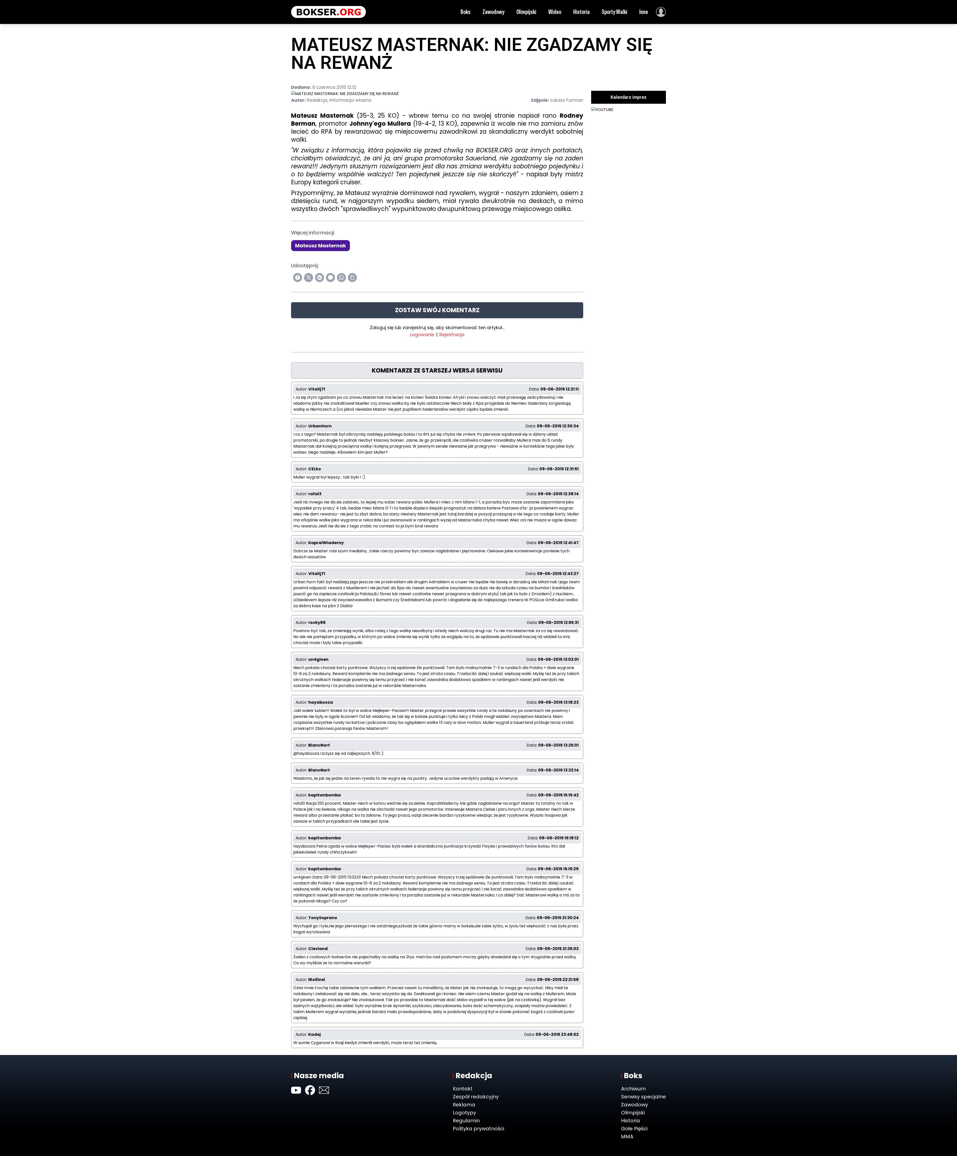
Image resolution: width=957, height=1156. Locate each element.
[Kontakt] (324, 1090)
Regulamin (466, 1120)
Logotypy (464, 1112)
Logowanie (422, 334)
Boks (466, 12)
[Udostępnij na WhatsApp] (341, 277)
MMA (627, 1136)
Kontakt (463, 1088)
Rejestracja (451, 334)
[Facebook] (310, 1090)
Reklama (464, 1104)
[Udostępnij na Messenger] (330, 277)
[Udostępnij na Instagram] (319, 277)
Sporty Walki (614, 12)
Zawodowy (493, 12)
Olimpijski (526, 12)
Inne (643, 12)
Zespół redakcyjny (476, 1096)
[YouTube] (296, 1090)
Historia (581, 12)
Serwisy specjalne (643, 1096)
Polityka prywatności (478, 1128)
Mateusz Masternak (320, 245)
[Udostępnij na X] (308, 277)
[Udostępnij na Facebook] (297, 277)
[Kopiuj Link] (352, 277)
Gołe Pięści (634, 1128)
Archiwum (633, 1088)
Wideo (554, 12)
